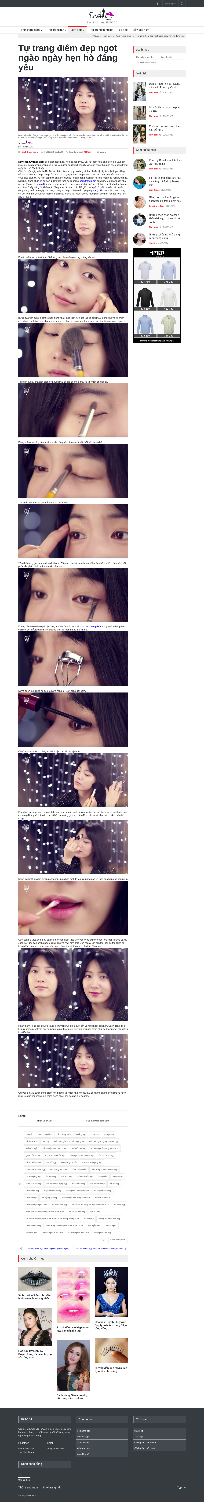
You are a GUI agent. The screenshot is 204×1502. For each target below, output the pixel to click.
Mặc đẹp (138, 1430)
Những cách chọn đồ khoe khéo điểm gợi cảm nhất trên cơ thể (165, 211)
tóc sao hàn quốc (33, 1162)
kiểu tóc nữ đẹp (79, 1148)
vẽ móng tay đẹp (33, 1177)
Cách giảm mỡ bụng (144, 1448)
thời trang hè (111, 1226)
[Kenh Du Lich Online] (125, 1116)
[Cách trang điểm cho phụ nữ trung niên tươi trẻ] (73, 1365)
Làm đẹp (76, 29)
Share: (22, 1115)
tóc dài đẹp (89, 1219)
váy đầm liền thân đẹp (55, 1155)
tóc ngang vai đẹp (49, 1198)
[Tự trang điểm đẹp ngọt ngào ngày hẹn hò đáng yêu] (73, 104)
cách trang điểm (88, 181)
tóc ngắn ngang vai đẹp (36, 1205)
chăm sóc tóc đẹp (85, 1177)
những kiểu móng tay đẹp (77, 1191)
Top (179, 1487)
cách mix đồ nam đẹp (35, 1170)
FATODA (86, 152)
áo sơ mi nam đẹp (77, 1212)
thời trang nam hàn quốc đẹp (104, 1170)
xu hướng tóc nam (58, 1170)
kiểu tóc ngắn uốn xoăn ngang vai (69, 1141)
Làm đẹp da (166, 57)
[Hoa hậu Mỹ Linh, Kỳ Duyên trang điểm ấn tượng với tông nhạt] (35, 1327)
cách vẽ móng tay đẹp (92, 1162)
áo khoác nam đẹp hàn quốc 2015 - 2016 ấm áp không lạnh (52, 1219)
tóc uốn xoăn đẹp (33, 1226)
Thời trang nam (30, 29)
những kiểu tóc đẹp (102, 1233)
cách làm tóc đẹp (33, 1184)
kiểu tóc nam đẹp (59, 1205)
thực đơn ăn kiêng (52, 1191)
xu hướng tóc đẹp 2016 (78, 1233)
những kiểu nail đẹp (102, 1191)
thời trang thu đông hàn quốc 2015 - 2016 (64, 1226)
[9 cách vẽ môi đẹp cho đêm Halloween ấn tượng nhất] (35, 1279)
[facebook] (157, 3)
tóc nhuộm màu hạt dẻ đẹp (55, 1148)
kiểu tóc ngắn (32, 1148)
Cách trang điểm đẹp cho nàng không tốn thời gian (47, 1249)
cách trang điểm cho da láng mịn (71, 1134)
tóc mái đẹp (66, 1177)
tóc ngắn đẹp (94, 1226)
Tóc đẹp (122, 29)
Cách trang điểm (30, 152)
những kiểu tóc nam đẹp (109, 1219)
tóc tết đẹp (95, 1212)
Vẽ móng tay (83, 1448)
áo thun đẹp (51, 1177)
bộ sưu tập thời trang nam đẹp (76, 1198)
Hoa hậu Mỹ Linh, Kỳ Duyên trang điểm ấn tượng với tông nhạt (35, 1354)
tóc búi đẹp (51, 1162)
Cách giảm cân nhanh (146, 62)
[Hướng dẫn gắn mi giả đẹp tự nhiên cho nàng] (111, 1350)
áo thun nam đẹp (102, 1198)
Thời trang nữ (55, 29)
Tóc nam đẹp (83, 1430)
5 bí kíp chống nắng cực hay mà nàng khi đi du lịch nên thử (165, 174)
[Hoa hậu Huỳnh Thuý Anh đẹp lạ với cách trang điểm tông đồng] (111, 1292)
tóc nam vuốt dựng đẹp (56, 1184)
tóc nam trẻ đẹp (97, 1184)
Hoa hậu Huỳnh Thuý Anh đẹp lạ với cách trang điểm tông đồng (111, 1325)
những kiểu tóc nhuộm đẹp (82, 1155)
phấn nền (95, 1134)
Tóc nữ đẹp (83, 1436)
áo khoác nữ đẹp (106, 1155)
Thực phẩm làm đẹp (145, 57)
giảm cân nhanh (33, 1155)
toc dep (46, 1141)
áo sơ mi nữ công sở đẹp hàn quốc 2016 (90, 1205)
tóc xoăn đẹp (119, 1205)
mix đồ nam (118, 1177)
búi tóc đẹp (114, 1184)
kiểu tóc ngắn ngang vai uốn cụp (103, 1141)
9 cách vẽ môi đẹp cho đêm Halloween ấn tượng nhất (99, 1249)
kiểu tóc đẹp (31, 1233)
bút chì (29, 1134)
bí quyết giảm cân (69, 1162)
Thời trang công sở (101, 29)
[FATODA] (102, 19)
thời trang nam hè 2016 (52, 1233)
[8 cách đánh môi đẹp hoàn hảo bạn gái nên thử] (73, 1295)
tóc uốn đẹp (31, 1198)
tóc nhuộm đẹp (32, 1191)
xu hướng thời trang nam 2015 (105, 1148)
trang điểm (41, 184)
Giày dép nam (140, 29)
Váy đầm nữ (83, 1454)
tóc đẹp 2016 (32, 1141)
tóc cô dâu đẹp (78, 1184)
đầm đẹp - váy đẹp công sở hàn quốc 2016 (45, 1212)
